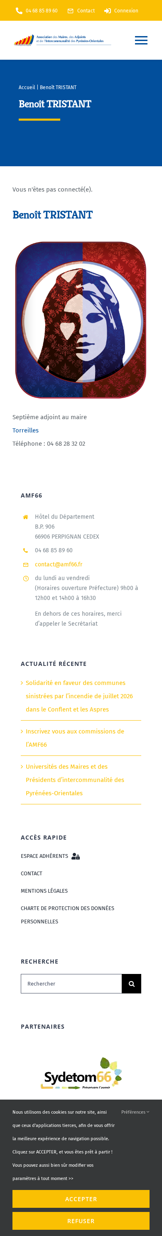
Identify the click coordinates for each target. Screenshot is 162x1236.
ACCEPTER (81, 1199)
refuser (81, 1221)
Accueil (27, 87)
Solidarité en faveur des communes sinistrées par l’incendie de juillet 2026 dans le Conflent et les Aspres (79, 696)
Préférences (134, 1112)
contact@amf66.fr (58, 564)
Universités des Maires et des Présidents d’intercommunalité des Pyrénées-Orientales (75, 780)
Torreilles (25, 430)
